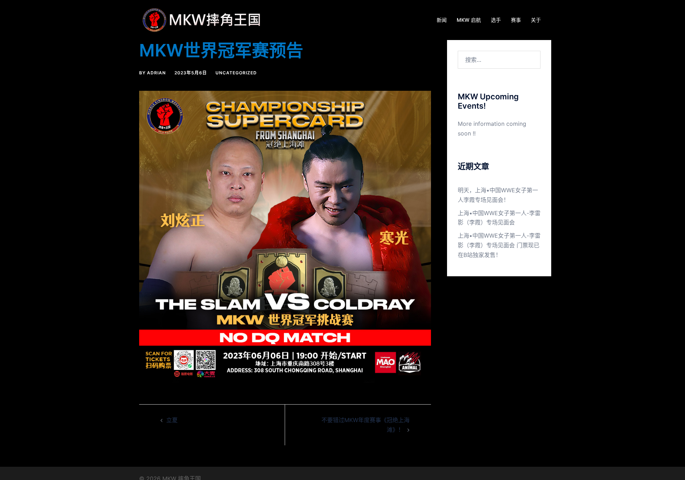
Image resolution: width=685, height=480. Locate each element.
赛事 (516, 20)
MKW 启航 (469, 20)
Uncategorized (236, 72)
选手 (496, 20)
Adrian (156, 72)
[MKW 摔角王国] (203, 19)
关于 (536, 20)
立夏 (172, 420)
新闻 (442, 20)
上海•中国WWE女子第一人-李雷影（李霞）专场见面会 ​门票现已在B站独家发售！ (499, 245)
